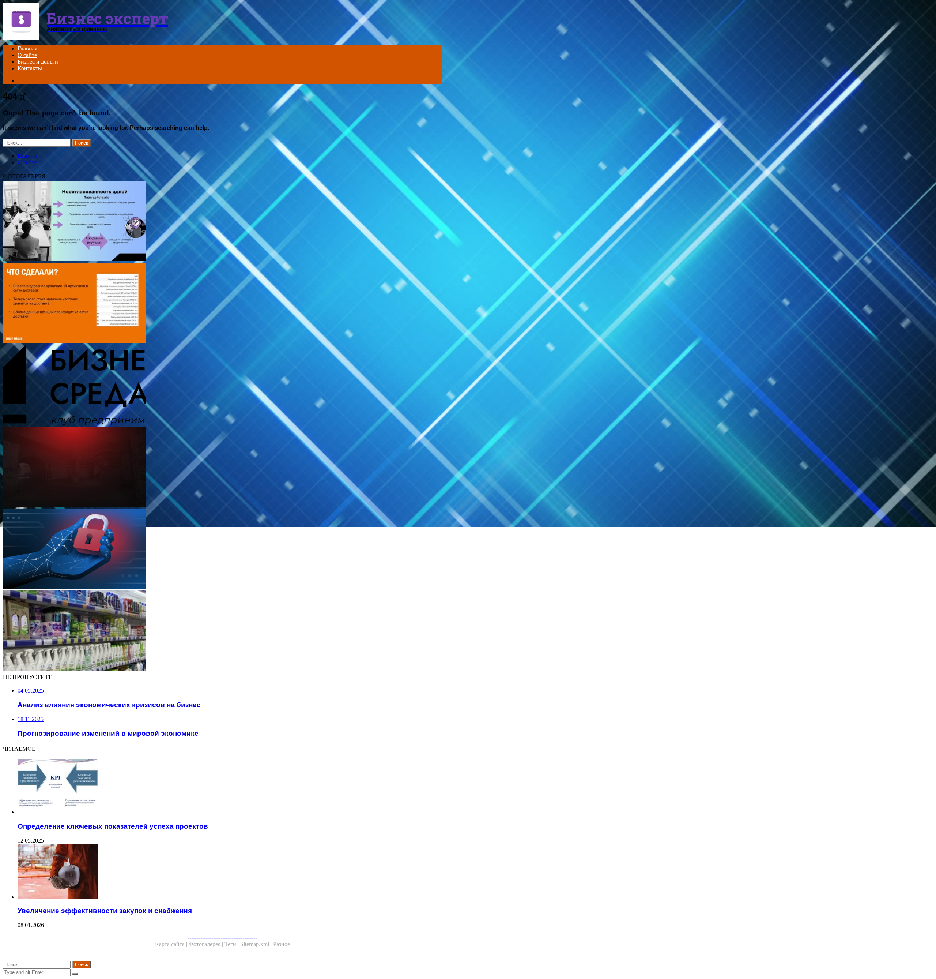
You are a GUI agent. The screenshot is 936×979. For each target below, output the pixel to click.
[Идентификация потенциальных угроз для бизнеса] (222, 549)
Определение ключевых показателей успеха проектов (113, 826)
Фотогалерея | (206, 944)
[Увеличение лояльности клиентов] (222, 304)
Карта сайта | (172, 944)
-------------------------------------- (222, 937)
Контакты (30, 68)
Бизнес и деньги (38, 62)
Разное (281, 944)
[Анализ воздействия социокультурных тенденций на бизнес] (222, 386)
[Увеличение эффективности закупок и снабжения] (230, 872)
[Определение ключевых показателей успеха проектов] (230, 787)
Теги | (232, 944)
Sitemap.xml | (256, 944)
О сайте (27, 55)
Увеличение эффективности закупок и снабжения (105, 911)
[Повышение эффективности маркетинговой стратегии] (222, 222)
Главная (27, 48)
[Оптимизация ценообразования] (222, 468)
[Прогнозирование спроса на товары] (222, 631)
